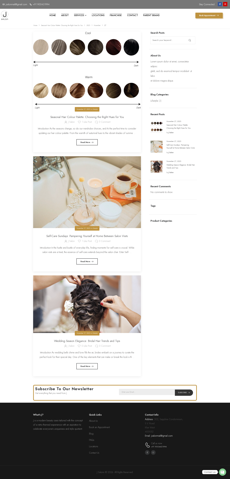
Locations (98, 15)
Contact (132, 15)
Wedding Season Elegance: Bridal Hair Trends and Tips (87, 341)
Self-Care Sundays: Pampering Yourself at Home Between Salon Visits (87, 236)
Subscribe (182, 392)
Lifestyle (154, 101)
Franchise (116, 15)
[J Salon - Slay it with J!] (4, 15)
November (97, 25)
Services (79, 15)
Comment (104, 122)
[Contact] (148, 444)
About (65, 15)
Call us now (156, 443)
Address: (149, 419)
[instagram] (225, 4)
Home (53, 15)
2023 (88, 25)
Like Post (87, 122)
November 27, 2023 (174, 121)
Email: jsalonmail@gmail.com (159, 436)
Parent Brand (151, 15)
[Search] (190, 40)
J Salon (171, 132)
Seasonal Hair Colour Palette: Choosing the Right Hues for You (62, 25)
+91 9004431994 (159, 446)
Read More (86, 142)
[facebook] (220, 4)
